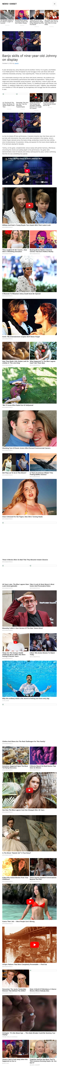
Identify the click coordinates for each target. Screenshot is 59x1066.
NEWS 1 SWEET (9, 4)
